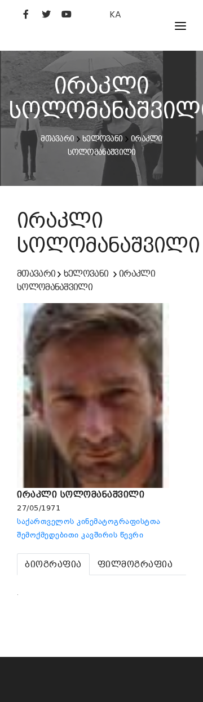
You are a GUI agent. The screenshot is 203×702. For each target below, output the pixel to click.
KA (115, 14)
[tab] (53, 564)
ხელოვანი (102, 138)
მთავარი (57, 138)
